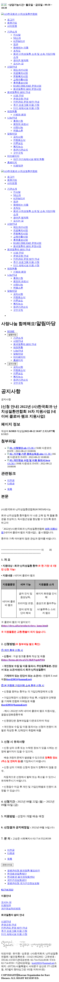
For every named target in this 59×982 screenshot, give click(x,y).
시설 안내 (18, 95)
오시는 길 (18, 63)
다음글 (11, 483)
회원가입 (12, 23)
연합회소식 (19, 140)
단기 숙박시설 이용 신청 (26, 108)
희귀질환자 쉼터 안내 (18, 92)
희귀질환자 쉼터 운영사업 (27, 89)
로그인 (11, 19)
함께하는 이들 (20, 47)
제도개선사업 (20, 70)
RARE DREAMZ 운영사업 (27, 86)
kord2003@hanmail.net (43, 963)
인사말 (17, 35)
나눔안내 (12, 118)
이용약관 (18, 165)
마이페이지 (13, 156)
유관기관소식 (20, 149)
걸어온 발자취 (20, 60)
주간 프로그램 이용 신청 (26, 105)
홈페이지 (12, 162)
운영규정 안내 (20, 98)
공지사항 (18, 137)
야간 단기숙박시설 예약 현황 (28, 159)
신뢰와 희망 (19, 114)
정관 (15, 44)
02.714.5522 (7, 889)
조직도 (17, 51)
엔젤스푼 (18, 130)
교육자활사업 (20, 79)
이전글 (11, 480)
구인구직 (18, 153)
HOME (11, 331)
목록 (9, 489)
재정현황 (12, 111)
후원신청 (18, 121)
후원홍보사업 (20, 82)
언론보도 (18, 143)
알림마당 (12, 133)
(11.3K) (31, 454)
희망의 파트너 (20, 124)
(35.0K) (22, 448)
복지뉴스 (18, 146)
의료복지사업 (20, 73)
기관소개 (12, 31)
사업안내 (12, 66)
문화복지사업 (20, 76)
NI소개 (17, 38)
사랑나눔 (18, 127)
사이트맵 (12, 26)
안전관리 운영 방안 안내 (26, 102)
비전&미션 (19, 41)
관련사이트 (7, 865)
